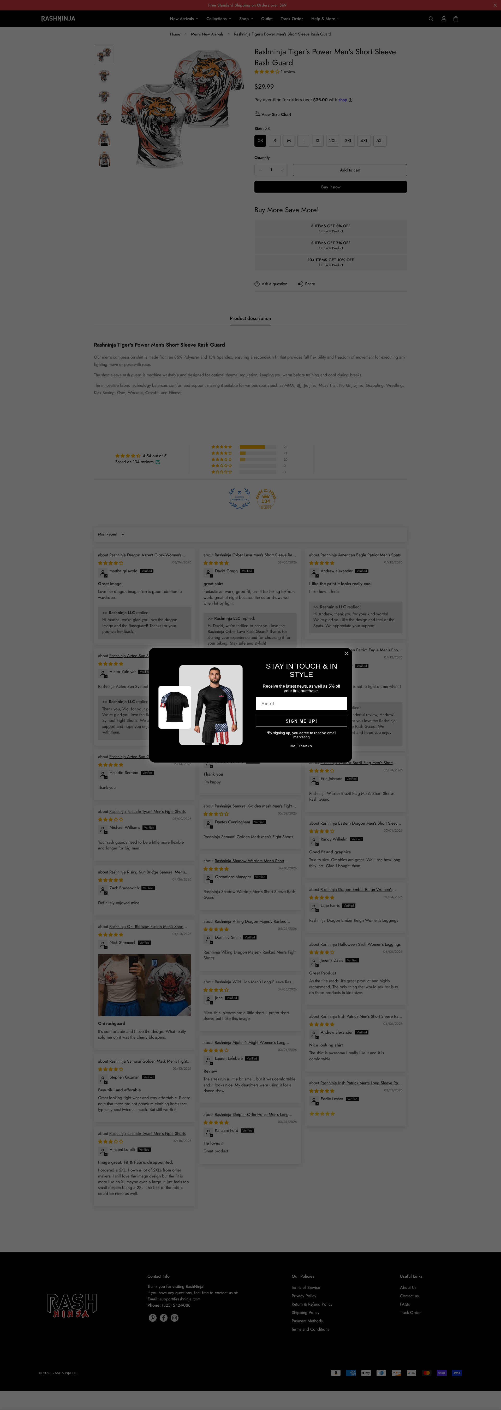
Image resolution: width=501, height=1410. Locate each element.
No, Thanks (301, 746)
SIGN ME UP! (301, 721)
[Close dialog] (346, 653)
